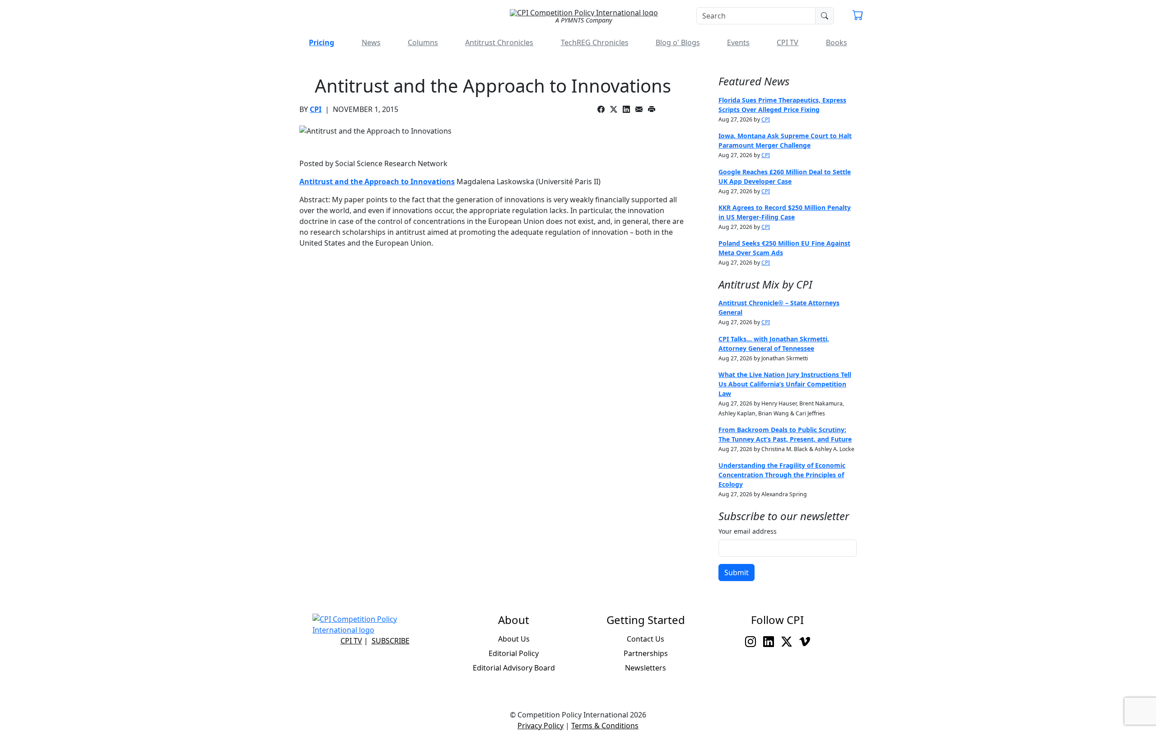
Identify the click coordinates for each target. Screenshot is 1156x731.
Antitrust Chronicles (499, 42)
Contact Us (645, 639)
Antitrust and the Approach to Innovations (377, 181)
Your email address (747, 531)
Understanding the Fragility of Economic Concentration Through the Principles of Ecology (781, 475)
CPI (316, 109)
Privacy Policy (540, 726)
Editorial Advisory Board (514, 668)
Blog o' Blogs (678, 42)
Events (738, 42)
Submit (736, 572)
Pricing (321, 42)
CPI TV (787, 42)
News (371, 42)
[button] (858, 16)
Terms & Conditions (605, 726)
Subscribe (391, 641)
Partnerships (646, 653)
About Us (514, 639)
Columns (423, 42)
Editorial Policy (514, 653)
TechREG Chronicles (595, 42)
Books (836, 42)
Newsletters (645, 668)
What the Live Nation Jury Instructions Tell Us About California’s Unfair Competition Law (784, 384)
